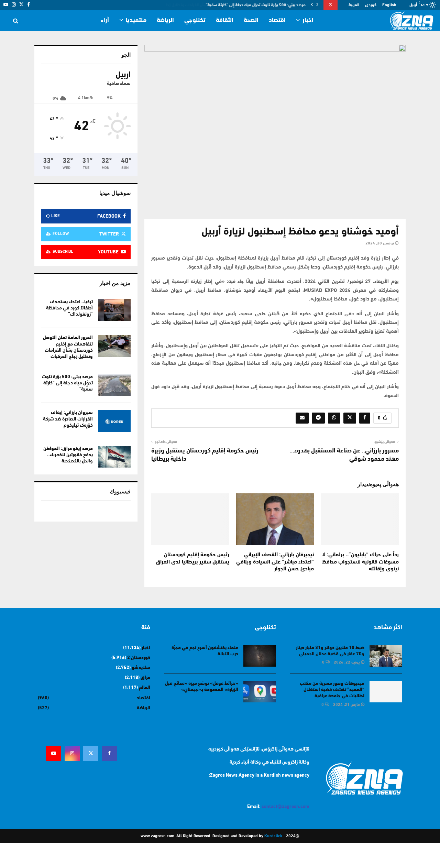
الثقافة (224, 21)
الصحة (251, 21)
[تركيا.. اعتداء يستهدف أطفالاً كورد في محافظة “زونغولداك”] (114, 310)
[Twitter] (90, 753)
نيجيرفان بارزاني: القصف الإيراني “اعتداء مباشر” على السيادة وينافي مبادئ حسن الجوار (275, 562)
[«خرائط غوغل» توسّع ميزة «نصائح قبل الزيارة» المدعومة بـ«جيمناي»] (259, 691)
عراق (145, 677)
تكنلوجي (195, 21)
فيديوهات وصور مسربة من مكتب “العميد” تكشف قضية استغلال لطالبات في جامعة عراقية (332, 690)
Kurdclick (273, 836)
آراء (105, 21)
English (389, 5)
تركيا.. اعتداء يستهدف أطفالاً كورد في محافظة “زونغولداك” (69, 308)
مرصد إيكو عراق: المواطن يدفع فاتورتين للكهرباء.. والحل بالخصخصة (68, 455)
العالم (144, 687)
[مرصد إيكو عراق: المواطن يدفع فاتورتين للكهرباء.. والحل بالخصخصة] (114, 457)
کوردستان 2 (138, 657)
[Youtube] (53, 753)
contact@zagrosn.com (285, 806)
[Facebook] (109, 753)
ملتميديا (136, 21)
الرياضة (165, 21)
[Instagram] (72, 753)
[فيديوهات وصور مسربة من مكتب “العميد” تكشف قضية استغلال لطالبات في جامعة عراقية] (386, 691)
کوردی (370, 5)
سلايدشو (141, 667)
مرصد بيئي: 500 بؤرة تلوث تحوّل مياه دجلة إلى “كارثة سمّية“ (256, 5)
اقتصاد (277, 21)
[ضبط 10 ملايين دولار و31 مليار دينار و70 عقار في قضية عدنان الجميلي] (386, 656)
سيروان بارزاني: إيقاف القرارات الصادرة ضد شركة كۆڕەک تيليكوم (68, 419)
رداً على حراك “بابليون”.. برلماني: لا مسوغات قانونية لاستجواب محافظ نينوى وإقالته (360, 562)
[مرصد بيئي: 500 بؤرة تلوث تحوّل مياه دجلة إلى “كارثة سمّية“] (114, 385)
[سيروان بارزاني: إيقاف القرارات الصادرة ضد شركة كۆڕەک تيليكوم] (114, 420)
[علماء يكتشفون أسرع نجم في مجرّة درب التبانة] (259, 656)
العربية (354, 5)
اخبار (308, 21)
